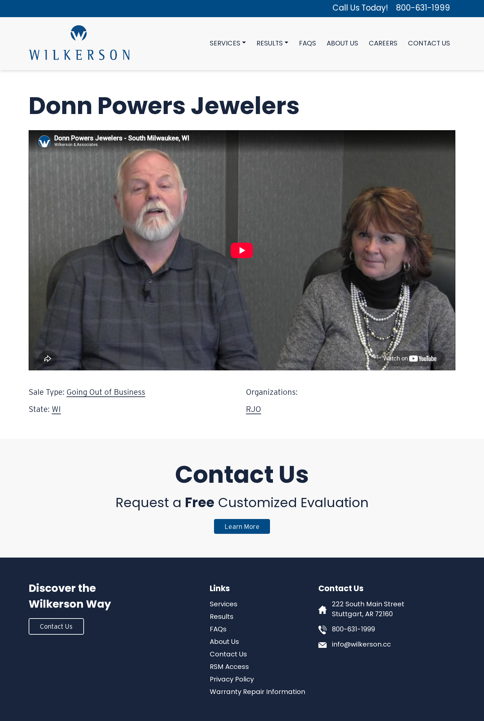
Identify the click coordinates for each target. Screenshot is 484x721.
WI (56, 409)
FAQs (307, 44)
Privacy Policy (232, 680)
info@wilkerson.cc (361, 645)
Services (225, 44)
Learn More (242, 527)
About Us (342, 44)
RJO (253, 409)
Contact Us (429, 44)
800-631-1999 (423, 9)
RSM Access (229, 667)
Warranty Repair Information (257, 692)
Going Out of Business (106, 392)
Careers (383, 44)
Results (269, 44)
